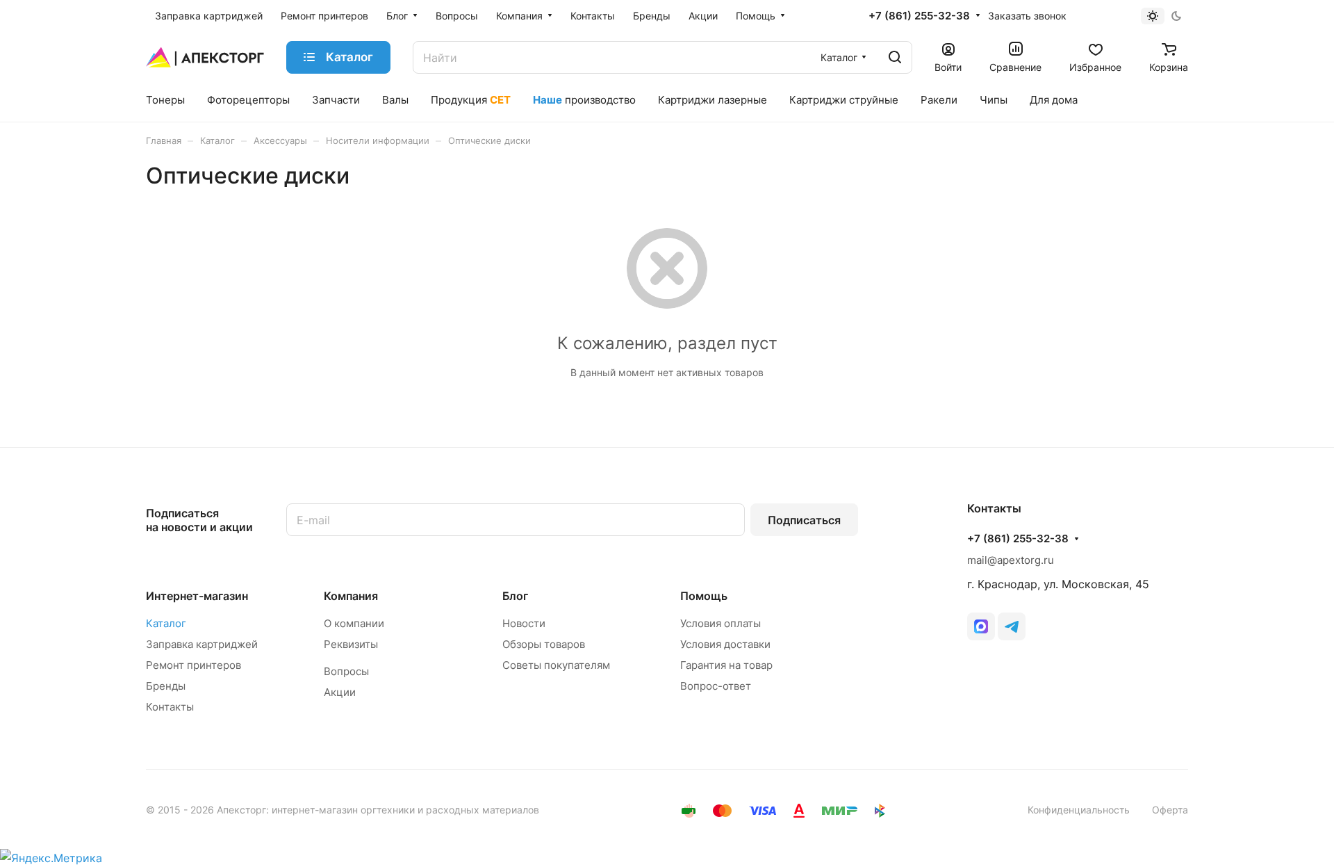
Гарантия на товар (726, 665)
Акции (340, 692)
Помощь (703, 596)
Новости (523, 623)
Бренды (166, 685)
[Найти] (895, 57)
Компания (351, 596)
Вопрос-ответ (715, 685)
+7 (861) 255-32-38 (919, 16)
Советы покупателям (556, 665)
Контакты (170, 706)
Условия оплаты (720, 623)
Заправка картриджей (202, 644)
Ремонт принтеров (193, 665)
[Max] (981, 626)
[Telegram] (1012, 626)
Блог (515, 596)
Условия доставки (725, 644)
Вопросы (346, 671)
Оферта (1170, 810)
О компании (354, 623)
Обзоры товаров (543, 644)
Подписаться (804, 520)
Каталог (166, 623)
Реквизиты (351, 644)
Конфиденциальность (1079, 810)
